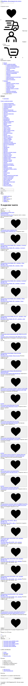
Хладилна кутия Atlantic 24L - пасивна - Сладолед (13, 283)
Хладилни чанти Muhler (9, 642)
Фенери (8, 89)
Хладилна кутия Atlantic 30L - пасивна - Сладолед (13, 248)
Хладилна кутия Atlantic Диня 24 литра (10, 355)
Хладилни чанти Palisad (9, 645)
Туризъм (8, 75)
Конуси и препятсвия (11, 73)
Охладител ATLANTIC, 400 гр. (8, 523)
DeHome (5, 201)
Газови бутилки (10, 87)
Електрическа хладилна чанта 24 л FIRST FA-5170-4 (13, 505)
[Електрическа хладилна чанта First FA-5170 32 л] (13, 612)
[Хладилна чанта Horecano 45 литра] (10, 405)
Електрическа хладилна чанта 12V (9, 488)
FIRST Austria (6, 198)
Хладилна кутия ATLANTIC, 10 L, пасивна (11, 596)
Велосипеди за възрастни (12, 71)
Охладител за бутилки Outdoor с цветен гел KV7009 (13, 390)
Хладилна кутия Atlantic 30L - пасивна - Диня (12, 265)
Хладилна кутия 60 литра (7, 215)
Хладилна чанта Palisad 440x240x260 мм (10, 373)
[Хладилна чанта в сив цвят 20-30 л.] (10, 471)
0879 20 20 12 (6, 669)
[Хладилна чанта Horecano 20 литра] (10, 421)
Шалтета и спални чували (12, 83)
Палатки (8, 82)
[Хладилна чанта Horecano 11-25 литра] (10, 438)
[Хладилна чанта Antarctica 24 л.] (9, 230)
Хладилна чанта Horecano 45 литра (9, 406)
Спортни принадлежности (12, 66)
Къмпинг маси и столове (12, 88)
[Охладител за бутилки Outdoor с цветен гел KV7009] (14, 388)
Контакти (5, 653)
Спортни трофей (10, 70)
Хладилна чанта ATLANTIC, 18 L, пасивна (11, 579)
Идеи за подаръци (10, 79)
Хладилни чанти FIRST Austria (11, 643)
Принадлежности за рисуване (13, 77)
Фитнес (8, 69)
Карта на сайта (7, 656)
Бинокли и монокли (11, 91)
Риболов (8, 74)
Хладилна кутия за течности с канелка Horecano (12, 456)
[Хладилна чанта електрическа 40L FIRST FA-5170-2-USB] (14, 335)
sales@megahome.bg (8, 670)
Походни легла (10, 84)
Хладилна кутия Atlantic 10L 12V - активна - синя (13, 319)
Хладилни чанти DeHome (9, 646)
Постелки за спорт (10, 68)
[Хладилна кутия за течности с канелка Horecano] (13, 454)
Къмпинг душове (10, 86)
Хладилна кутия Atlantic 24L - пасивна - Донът (12, 301)
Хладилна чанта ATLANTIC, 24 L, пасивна (11, 561)
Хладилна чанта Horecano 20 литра (9, 423)
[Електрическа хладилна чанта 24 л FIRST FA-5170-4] (14, 504)
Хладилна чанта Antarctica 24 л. (8, 231)
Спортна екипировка (11, 65)
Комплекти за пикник (11, 92)
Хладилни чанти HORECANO (11, 641)
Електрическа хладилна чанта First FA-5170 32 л (12, 613)
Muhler (5, 197)
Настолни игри (10, 78)
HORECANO (6, 196)
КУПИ (2, 228)
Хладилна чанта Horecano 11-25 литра (10, 439)
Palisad (5, 200)
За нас (4, 652)
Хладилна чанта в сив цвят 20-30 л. (9, 472)
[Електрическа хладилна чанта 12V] (10, 487)
